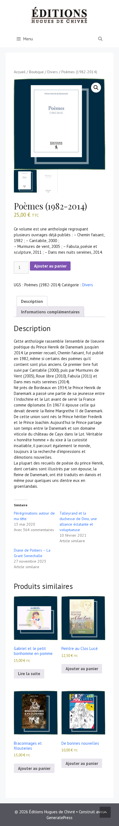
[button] (96, 88)
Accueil (19, 71)
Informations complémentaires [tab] (50, 311)
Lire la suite (29, 673)
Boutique (36, 71)
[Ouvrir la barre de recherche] (100, 39)
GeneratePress (59, 817)
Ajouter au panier (50, 266)
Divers (52, 71)
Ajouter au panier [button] (82, 668)
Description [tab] (32, 301)
